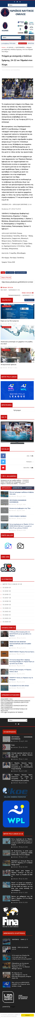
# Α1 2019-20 (10, 272)
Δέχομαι (27, 1015)
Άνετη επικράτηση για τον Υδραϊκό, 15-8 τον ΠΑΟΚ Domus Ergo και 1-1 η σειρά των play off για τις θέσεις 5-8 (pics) (21, 526)
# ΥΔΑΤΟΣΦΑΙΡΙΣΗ (20, 272)
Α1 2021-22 (7, 611)
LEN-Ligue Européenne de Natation (12, 712)
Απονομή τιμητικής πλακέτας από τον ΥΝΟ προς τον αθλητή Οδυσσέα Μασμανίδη (21, 755)
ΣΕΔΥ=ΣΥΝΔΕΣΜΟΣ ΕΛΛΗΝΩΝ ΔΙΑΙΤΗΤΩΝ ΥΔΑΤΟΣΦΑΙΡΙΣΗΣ (14, 703)
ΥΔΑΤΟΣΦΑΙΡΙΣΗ (20, 47)
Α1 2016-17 (7, 594)
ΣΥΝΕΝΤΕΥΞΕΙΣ (6, 350)
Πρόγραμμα (17, 410)
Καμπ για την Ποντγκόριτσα (10, 321)
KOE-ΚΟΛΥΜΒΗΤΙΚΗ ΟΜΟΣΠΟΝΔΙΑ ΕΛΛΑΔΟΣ (15, 701)
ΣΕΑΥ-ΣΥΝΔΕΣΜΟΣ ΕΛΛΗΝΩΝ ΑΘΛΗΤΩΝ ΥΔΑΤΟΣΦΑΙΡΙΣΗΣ (14, 706)
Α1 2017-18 (7, 598)
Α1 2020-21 (7, 608)
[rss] (20, 2)
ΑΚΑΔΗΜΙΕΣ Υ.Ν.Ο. (7, 699)
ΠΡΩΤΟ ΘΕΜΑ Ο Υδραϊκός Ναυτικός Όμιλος (21, 652)
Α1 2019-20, (7, 70)
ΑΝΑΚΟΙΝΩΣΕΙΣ (15, 43)
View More (30, 300)
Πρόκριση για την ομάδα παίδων (11, 480)
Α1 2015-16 (7, 591)
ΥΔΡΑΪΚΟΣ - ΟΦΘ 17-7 (20, 939)
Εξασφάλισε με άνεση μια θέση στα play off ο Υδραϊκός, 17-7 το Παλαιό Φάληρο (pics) (21, 862)
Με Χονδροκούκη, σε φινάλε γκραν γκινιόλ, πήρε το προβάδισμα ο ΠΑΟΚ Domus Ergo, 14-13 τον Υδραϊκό (21, 852)
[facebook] (14, 2)
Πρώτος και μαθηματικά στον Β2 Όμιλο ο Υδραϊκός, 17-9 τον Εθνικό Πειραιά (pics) (21, 898)
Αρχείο (28, 488)
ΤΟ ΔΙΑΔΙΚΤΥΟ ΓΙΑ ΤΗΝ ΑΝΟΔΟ (19, 686)
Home (3, 47)
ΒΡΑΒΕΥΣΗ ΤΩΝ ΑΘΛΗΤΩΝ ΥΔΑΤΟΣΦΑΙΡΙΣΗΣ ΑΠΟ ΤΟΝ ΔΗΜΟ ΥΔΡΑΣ (20, 643)
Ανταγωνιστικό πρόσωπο (8, 364)
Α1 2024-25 (7, 622)
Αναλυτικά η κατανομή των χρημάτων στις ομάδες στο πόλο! (16, 343)
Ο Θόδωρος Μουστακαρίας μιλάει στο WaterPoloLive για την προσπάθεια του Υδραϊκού (20, 633)
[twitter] (17, 2)
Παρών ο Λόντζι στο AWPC (9, 483)
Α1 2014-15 (7, 587)
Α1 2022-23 (7, 615)
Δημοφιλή (17, 488)
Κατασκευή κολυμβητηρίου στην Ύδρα (19, 508)
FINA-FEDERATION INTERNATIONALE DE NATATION (14, 709)
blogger (13, 1006)
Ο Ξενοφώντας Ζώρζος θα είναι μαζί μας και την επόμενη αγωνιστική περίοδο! (22, 957)
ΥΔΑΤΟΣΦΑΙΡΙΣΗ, (15, 70)
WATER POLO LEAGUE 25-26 (12, 584)
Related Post (6, 300)
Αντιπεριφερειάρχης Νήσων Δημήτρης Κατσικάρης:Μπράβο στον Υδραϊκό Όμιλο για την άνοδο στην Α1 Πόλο (21, 661)
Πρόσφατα (6, 488)
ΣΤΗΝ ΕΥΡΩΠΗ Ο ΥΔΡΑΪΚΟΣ (17, 516)
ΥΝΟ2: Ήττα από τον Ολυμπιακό (11, 482)
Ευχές (13, 745)
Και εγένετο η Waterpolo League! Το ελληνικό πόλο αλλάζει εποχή (21, 984)
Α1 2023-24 (7, 618)
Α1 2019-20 (10, 47)
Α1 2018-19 (7, 601)
